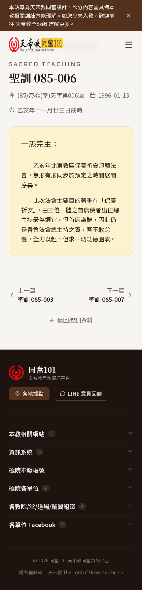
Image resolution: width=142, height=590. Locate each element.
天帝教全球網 (31, 24)
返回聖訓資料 (75, 320)
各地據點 (33, 393)
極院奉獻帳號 (27, 470)
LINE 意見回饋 (85, 393)
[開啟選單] (128, 44)
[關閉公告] (128, 15)
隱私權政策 (30, 572)
